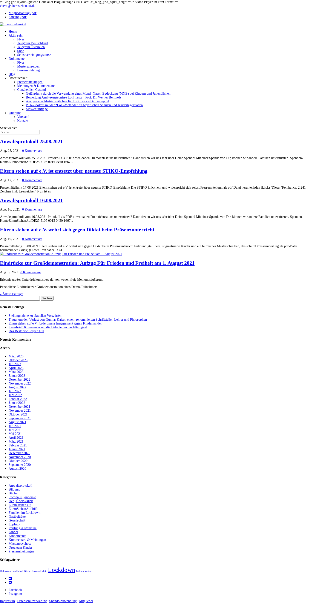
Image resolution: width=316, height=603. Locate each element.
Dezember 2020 (19, 453)
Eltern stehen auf (20, 505)
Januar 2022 (17, 403)
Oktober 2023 (18, 360)
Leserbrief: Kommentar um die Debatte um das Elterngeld (48, 327)
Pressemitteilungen (30, 82)
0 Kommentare (32, 150)
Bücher (13, 493)
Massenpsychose (20, 543)
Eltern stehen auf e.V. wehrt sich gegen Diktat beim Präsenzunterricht (77, 229)
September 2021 (20, 418)
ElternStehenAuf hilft (23, 509)
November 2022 (20, 383)
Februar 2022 (18, 399)
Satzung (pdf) (18, 17)
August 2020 (17, 468)
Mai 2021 (15, 433)
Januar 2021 (17, 449)
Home (13, 31)
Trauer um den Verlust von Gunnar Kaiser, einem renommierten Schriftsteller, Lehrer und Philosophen (78, 319)
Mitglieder (86, 601)
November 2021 (20, 410)
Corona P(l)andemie (22, 497)
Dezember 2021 (19, 406)
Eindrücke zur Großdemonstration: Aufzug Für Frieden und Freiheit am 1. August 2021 (97, 263)
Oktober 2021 (18, 414)
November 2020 (20, 457)
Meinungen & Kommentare (36, 86)
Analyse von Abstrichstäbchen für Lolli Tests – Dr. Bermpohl (67, 101)
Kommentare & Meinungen (27, 539)
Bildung (14, 489)
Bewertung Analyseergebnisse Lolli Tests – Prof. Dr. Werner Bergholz (73, 97)
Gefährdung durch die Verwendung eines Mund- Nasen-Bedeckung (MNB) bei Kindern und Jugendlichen (98, 93)
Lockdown (61, 569)
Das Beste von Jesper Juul (26, 331)
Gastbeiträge (17, 516)
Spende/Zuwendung (63, 601)
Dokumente (17, 58)
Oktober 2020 (18, 461)
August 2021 (17, 422)
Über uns (15, 113)
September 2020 (20, 464)
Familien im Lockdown (24, 512)
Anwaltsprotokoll (20, 485)
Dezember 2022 (19, 379)
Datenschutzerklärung (32, 601)
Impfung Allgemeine (23, 528)
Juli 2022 (15, 391)
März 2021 (16, 441)
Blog (12, 74)
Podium (80, 571)
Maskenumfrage (37, 109)
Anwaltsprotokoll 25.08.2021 (31, 141)
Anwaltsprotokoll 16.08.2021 (31, 200)
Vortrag (88, 571)
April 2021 (16, 437)
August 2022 (17, 387)
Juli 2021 (15, 426)
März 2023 (16, 372)
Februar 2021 (18, 445)
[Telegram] (10, 582)
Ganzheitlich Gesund (31, 89)
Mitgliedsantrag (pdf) (23, 13)
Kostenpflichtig (39, 571)
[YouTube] (10, 578)
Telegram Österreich (31, 47)
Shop (20, 51)
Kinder (13, 532)
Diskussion (5, 571)
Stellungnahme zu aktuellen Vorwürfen (35, 315)
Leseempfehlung (28, 70)
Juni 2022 (15, 395)
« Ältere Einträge (11, 294)
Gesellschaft (17, 520)
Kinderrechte (17, 536)
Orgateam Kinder (20, 547)
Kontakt (22, 120)
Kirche (27, 571)
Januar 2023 (17, 375)
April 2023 (16, 368)
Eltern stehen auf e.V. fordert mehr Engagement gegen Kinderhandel (55, 323)
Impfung (14, 524)
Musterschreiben (28, 66)
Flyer (20, 39)
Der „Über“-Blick (21, 501)
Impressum (7, 601)
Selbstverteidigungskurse (34, 55)
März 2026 (16, 356)
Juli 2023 (15, 364)
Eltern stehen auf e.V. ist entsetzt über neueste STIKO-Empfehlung (73, 171)
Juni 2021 (15, 430)
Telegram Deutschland (32, 43)
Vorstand (23, 116)
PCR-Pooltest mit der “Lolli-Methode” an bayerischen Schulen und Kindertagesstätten (84, 105)
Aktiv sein (16, 35)
